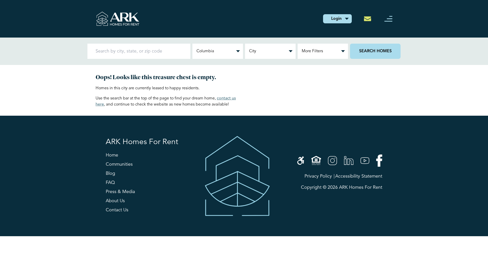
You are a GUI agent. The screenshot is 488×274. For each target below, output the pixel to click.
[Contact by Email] (369, 18)
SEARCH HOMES (375, 51)
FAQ (110, 182)
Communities (119, 164)
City (252, 51)
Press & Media (120, 192)
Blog (110, 173)
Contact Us (117, 210)
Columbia (205, 51)
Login (336, 19)
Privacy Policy (318, 176)
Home (112, 155)
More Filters (312, 51)
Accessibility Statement (358, 176)
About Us (115, 201)
